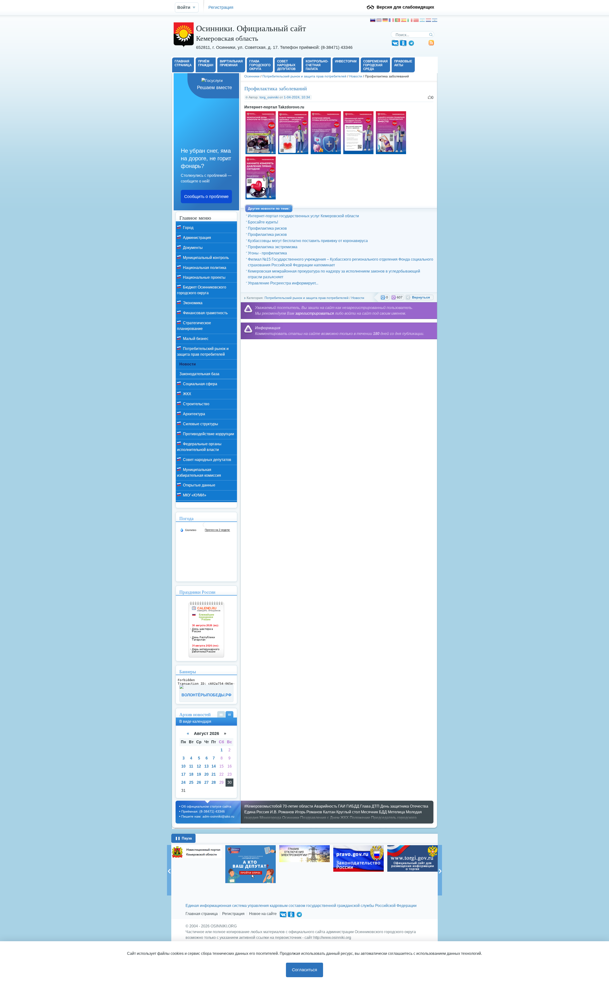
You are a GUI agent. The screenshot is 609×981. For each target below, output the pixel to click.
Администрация (196, 238)
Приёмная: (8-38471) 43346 (203, 811)
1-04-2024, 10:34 (297, 97)
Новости (355, 76)
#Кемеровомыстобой (263, 806)
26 (199, 782)
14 (213, 766)
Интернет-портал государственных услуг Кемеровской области (303, 216)
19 (199, 774)
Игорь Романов (308, 812)
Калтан (329, 812)
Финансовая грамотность (205, 313)
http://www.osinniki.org (332, 937)
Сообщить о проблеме (206, 196)
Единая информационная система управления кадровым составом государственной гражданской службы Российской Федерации (301, 906)
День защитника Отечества (404, 806)
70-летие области (298, 806)
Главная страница (202, 914)
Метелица (396, 812)
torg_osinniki (269, 97)
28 (213, 782)
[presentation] (169, 870)
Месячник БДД (374, 812)
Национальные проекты (204, 277)
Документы (192, 248)
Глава (365, 806)
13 (206, 766)
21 (213, 774)
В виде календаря (229, 714)
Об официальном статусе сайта (206, 806)
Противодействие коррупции (208, 434)
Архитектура (193, 414)
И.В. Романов (282, 812)
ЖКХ (186, 394)
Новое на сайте (263, 914)
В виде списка (221, 714)
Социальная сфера (199, 384)
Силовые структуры (200, 424)
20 (206, 774)
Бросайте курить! (263, 222)
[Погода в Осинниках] (205, 526)
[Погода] (188, 529)
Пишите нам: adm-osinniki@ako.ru (207, 816)
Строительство (195, 404)
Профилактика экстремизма (272, 247)
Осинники (252, 76)
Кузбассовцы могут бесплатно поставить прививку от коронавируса (308, 241)
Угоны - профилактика (267, 253)
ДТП (375, 806)
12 (199, 766)
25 (191, 782)
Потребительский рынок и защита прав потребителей (304, 76)
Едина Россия (256, 812)
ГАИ (341, 806)
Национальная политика (204, 268)
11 (191, 766)
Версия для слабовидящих (405, 7)
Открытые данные (198, 485)
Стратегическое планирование (194, 326)
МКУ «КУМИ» (194, 495)
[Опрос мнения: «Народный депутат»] (250, 864)
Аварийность (325, 806)
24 (183, 782)
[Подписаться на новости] (431, 44)
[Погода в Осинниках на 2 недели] (217, 529)
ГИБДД (352, 806)
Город (187, 228)
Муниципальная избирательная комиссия (199, 472)
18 (191, 774)
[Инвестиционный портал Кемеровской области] (196, 851)
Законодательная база (199, 374)
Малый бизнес (195, 339)
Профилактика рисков (267, 228)
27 (206, 782)
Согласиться (304, 969)
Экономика (192, 303)
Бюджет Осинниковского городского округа (201, 290)
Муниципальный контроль (205, 258)
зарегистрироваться (314, 313)
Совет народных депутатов (206, 460)
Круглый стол (348, 812)
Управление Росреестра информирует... (283, 283)
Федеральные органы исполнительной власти (199, 447)
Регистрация (220, 7)
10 (183, 766)
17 (183, 774)
